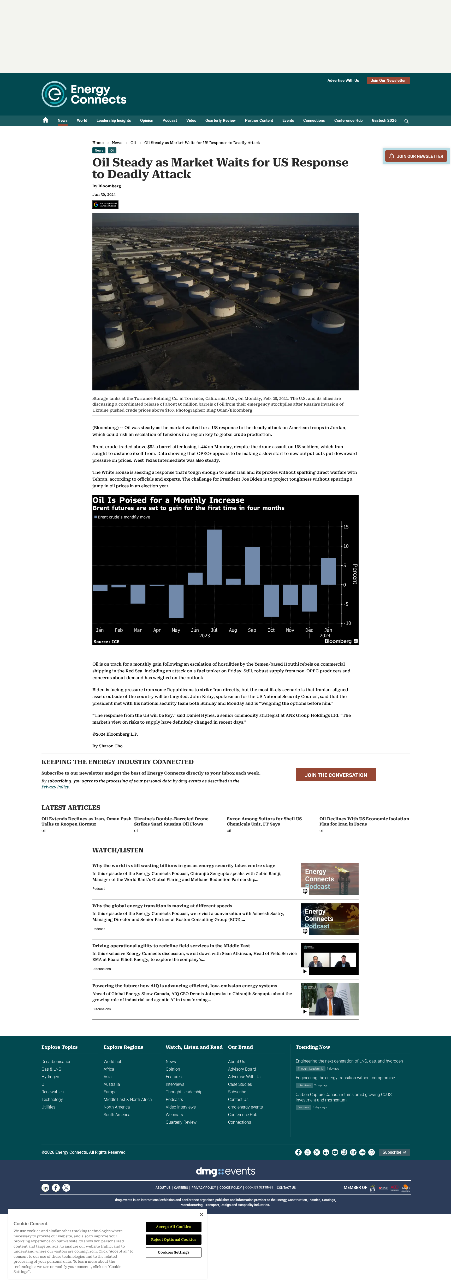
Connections (314, 120)
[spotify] (353, 1152)
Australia (112, 1084)
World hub (113, 1061)
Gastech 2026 (384, 120)
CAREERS (181, 1188)
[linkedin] (326, 1152)
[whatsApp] (371, 1152)
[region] (107, 1244)
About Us (236, 1061)
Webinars (174, 1114)
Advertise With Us (343, 80)
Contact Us (238, 1099)
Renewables (52, 1091)
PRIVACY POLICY (204, 1188)
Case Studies (240, 1084)
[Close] (201, 1214)
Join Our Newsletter (388, 80)
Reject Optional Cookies (173, 1240)
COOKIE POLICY (230, 1188)
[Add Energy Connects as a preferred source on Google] (105, 204)
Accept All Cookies (173, 1227)
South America (117, 1114)
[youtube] (335, 1152)
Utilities (48, 1107)
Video (191, 120)
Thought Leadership (184, 1091)
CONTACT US (286, 1188)
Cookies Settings (259, 1187)
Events (288, 120)
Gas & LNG (51, 1069)
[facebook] (298, 1152)
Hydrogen (50, 1076)
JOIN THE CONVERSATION (336, 775)
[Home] (46, 121)
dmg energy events (245, 1107)
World (82, 120)
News (63, 120)
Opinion (146, 120)
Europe (110, 1091)
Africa (109, 1069)
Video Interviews (181, 1107)
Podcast (170, 120)
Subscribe (237, 1091)
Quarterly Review (220, 120)
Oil (133, 143)
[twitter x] (316, 1152)
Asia (108, 1076)
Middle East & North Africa (128, 1099)
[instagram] (307, 1152)
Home (98, 143)
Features (174, 1076)
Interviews (175, 1084)
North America (117, 1107)
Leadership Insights (114, 120)
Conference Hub (348, 120)
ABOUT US (163, 1188)
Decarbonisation (56, 1061)
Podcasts (174, 1099)
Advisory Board (242, 1069)
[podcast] (344, 1152)
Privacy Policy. (55, 787)
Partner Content (259, 120)
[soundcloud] (362, 1152)
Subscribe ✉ (394, 1152)
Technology (52, 1099)
